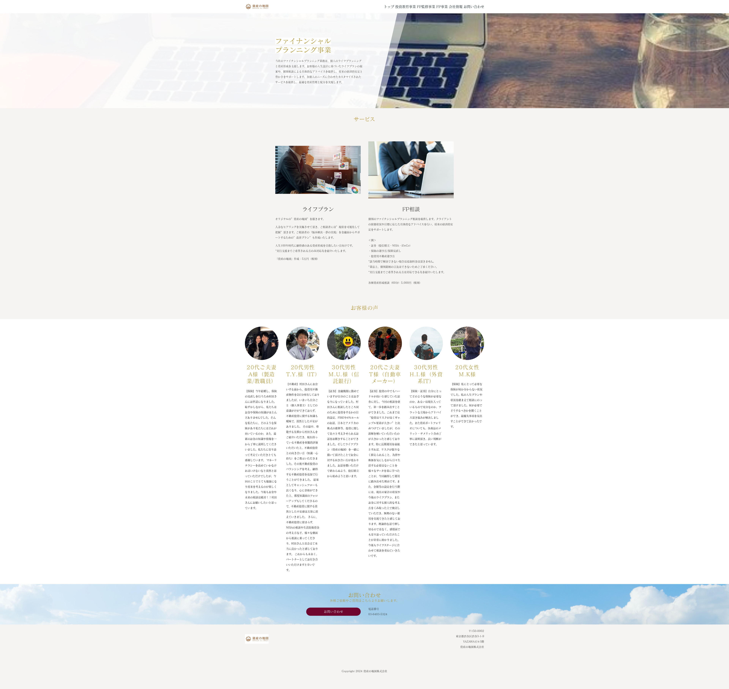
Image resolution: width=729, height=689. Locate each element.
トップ (389, 6)
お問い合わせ (474, 6)
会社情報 (455, 6)
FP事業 (442, 6)
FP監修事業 (426, 6)
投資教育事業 (405, 6)
